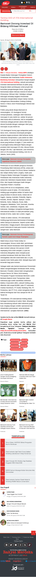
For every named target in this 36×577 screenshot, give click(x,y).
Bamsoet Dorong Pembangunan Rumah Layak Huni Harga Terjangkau (17, 235)
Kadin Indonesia (26, 77)
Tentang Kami (16, 537)
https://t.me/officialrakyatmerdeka (13, 330)
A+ (2, 69)
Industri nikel (24, 346)
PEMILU (13, 7)
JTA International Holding (9, 82)
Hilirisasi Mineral (14, 346)
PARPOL (32, 7)
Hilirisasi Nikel (24, 343)
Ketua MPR (22, 73)
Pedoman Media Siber (24, 538)
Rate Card (6, 537)
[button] (26, 2)
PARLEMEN (5, 7)
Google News (7, 319)
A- (6, 69)
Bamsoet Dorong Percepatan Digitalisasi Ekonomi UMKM (16, 160)
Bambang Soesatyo (7, 80)
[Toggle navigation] (33, 2)
